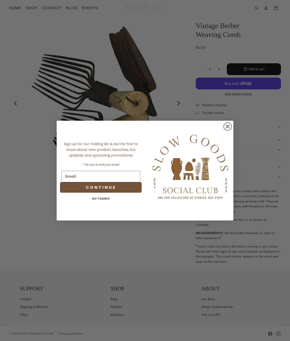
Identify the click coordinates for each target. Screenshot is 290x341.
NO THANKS (101, 198)
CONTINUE (101, 187)
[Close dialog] (228, 126)
